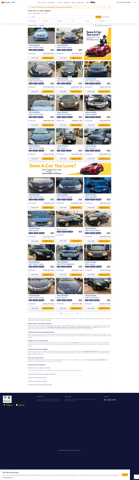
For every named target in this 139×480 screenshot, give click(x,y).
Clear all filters (105, 17)
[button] (69, 368)
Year (72, 21)
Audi (48, 327)
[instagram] (107, 400)
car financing (74, 342)
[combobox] (14, 2)
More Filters (102, 21)
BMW (51, 327)
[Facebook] (105, 400)
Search (98, 17)
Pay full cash (76, 241)
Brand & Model (32, 21)
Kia (67, 327)
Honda (55, 327)
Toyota (95, 327)
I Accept (125, 474)
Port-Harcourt (93, 351)
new (58, 359)
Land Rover (71, 327)
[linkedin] (110, 400)
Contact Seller (34, 58)
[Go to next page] (80, 314)
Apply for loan (48, 58)
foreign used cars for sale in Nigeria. (96, 359)
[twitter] (112, 400)
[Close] (109, 7)
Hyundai (59, 327)
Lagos (84, 351)
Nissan (89, 327)
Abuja (87, 351)
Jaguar (64, 327)
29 (77, 313)
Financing (59, 21)
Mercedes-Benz (83, 327)
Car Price (45, 21)
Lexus (76, 327)
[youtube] (115, 400)
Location (87, 21)
